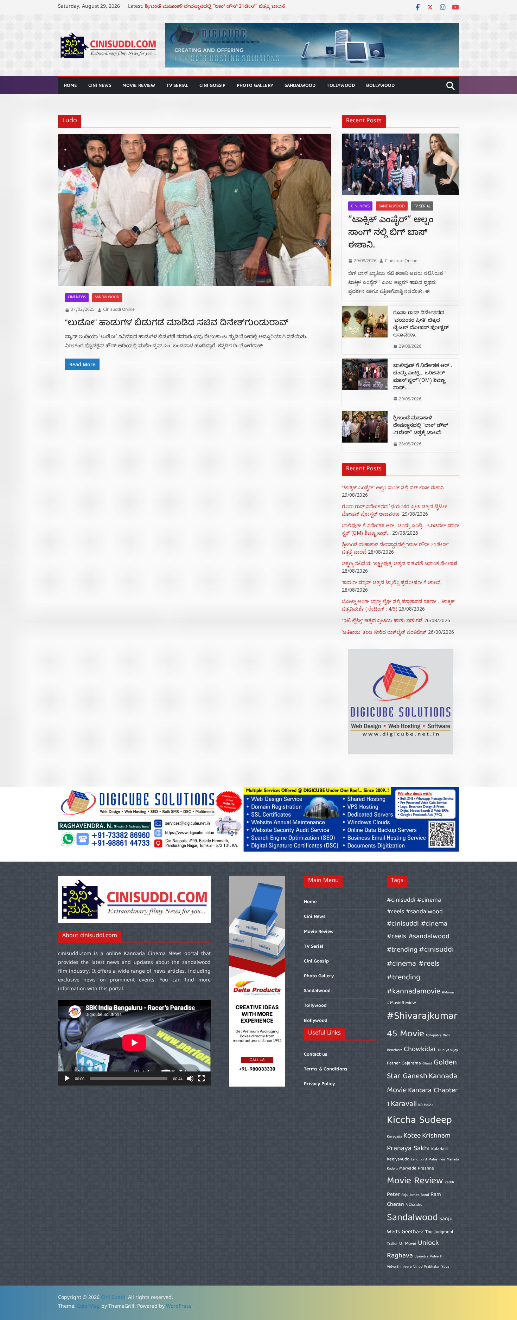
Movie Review (138, 86)
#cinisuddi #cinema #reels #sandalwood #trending (418, 937)
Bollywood (380, 86)
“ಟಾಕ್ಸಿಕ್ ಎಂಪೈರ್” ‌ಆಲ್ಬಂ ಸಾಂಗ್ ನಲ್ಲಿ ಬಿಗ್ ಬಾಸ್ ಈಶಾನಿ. (391, 233)
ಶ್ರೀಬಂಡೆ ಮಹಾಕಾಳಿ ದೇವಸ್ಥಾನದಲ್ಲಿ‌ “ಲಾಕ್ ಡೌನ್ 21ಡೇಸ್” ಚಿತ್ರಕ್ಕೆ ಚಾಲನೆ (420, 426)
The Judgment (439, 1232)
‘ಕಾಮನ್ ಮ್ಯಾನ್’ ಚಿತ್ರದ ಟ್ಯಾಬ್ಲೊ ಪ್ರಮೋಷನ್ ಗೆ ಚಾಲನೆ (391, 582)
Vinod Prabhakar (426, 1267)
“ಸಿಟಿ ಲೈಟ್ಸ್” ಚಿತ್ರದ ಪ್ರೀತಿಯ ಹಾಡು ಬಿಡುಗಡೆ (382, 620)
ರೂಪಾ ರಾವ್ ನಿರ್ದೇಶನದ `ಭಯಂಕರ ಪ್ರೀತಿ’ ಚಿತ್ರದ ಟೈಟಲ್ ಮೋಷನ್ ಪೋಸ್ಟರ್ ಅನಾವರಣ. (421, 324)
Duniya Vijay (448, 1050)
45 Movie (405, 1034)
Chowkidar (420, 1049)
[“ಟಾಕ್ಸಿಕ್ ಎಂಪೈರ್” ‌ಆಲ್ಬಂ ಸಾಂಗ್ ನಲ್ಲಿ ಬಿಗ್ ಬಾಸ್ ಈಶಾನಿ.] (400, 164)
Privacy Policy (319, 1084)
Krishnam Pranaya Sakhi (419, 1142)
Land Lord (419, 1160)
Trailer (392, 1244)
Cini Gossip (212, 86)
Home (70, 86)
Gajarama (411, 1064)
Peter (393, 1194)
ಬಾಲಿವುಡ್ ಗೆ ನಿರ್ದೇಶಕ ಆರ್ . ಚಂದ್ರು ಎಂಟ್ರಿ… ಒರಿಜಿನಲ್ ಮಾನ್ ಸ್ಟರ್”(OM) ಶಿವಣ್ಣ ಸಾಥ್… (422, 377)
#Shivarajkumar (422, 1016)
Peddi (449, 1182)
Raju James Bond (415, 1195)
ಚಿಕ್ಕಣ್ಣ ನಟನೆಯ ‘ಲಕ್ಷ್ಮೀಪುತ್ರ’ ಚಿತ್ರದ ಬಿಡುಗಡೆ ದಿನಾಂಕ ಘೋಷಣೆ (399, 563)
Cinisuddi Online (119, 310)
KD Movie (426, 1105)
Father (393, 1064)
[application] (134, 1043)
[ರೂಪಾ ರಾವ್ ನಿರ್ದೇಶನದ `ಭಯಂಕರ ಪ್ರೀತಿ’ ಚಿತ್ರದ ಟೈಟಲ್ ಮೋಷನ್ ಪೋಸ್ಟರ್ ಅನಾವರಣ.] (365, 330)
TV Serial (177, 86)
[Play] (67, 1078)
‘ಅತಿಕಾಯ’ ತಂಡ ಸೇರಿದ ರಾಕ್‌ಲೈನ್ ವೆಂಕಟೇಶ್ (384, 632)
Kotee (412, 1136)
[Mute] (190, 1078)
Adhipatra (433, 1035)
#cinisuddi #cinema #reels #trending (420, 964)
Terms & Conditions (325, 1069)
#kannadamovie (413, 992)
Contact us (315, 1054)
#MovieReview (401, 1003)
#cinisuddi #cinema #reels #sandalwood (415, 906)
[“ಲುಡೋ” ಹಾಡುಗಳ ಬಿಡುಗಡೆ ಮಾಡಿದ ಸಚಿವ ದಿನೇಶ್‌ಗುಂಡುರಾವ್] (194, 210)
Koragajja (394, 1137)
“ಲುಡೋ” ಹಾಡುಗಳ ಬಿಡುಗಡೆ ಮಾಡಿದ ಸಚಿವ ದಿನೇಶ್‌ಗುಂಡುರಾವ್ (176, 323)
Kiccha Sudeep (419, 1121)
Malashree (436, 1160)
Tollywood (341, 86)
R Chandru (414, 1205)
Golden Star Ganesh (422, 1070)
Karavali (404, 1104)
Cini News (99, 86)
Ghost (427, 1064)
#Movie (448, 993)
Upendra (421, 1257)
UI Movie (407, 1244)
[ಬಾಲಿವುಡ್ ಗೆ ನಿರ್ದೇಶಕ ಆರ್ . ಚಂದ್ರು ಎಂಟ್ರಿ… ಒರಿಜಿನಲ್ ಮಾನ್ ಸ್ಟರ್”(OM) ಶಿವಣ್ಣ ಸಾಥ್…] (365, 383)
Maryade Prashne (416, 1169)
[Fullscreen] (201, 1078)
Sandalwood (300, 86)
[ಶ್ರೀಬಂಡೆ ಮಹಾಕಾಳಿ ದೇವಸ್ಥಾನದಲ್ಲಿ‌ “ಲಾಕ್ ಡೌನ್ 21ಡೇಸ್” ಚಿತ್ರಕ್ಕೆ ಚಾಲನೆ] (365, 431)
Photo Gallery (255, 86)
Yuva (445, 1267)
